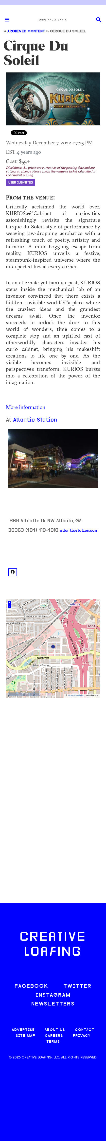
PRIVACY (81, 1036)
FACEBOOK (32, 986)
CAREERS (54, 1036)
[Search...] (98, 20)
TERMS (53, 1042)
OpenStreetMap (76, 696)
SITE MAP (25, 1036)
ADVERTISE (23, 1030)
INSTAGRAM (53, 995)
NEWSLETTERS (53, 1004)
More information (25, 407)
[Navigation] (4, 19)
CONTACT (84, 1030)
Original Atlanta (53, 19)
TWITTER (77, 986)
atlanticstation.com (78, 531)
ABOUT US (55, 1030)
